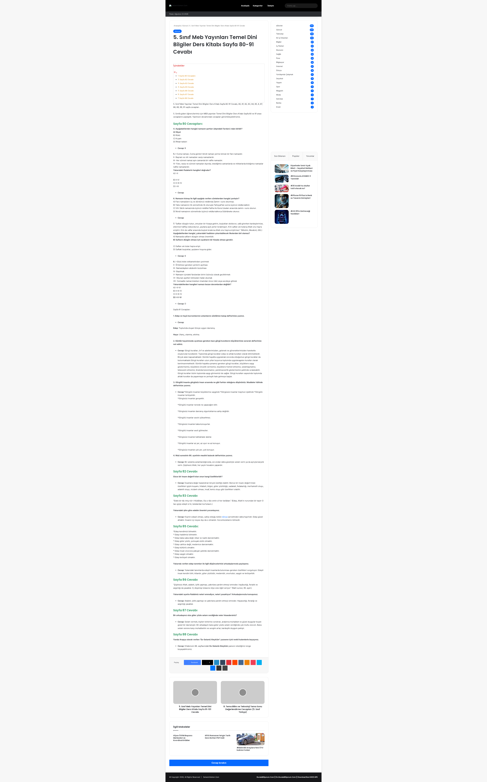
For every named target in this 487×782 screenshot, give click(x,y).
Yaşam (279, 83)
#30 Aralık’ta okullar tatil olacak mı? (300, 187)
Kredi (278, 107)
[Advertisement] (294, 134)
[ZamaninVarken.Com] (178, 6)
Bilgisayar (280, 62)
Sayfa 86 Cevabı (187, 91)
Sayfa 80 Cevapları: (187, 76)
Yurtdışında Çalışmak (284, 74)
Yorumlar (310, 156)
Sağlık (278, 54)
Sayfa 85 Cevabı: (187, 87)
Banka (278, 103)
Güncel (185, 26)
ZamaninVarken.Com (211, 777)
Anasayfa (177, 26)
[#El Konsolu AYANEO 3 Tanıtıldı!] (282, 179)
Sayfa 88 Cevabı (186, 98)
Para (278, 58)
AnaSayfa (245, 6)
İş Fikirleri (280, 46)
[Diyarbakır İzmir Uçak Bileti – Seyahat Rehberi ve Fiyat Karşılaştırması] (282, 168)
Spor (278, 87)
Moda (278, 95)
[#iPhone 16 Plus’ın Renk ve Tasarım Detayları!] (282, 201)
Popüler (295, 156)
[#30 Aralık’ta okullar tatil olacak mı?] (282, 188)
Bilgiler (279, 42)
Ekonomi (279, 50)
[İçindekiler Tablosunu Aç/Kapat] (175, 73)
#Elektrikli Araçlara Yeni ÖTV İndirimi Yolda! (250, 748)
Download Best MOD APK (308, 777)
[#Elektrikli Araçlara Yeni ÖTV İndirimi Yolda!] (251, 739)
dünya (225, 517)
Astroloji (279, 99)
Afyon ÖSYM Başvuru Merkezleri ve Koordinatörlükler (182, 738)
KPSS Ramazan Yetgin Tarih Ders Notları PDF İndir (217, 736)
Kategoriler (258, 6)
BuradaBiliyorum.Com (265, 777)
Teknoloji (279, 34)
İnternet (279, 66)
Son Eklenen (279, 156)
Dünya (279, 70)
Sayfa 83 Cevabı (187, 83)
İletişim (271, 6)
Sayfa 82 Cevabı (186, 80)
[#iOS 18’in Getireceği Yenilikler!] (282, 217)
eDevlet (279, 26)
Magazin (279, 91)
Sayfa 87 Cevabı (187, 94)
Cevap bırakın (219, 763)
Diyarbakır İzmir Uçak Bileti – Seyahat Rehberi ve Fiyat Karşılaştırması (302, 168)
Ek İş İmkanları (282, 38)
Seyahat (279, 78)
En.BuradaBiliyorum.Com (286, 777)
